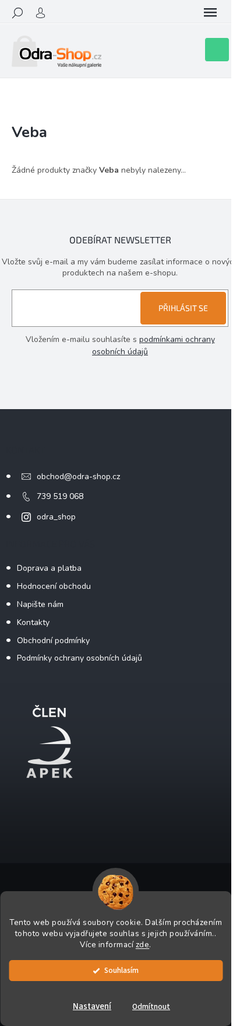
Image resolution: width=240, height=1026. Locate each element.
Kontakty (33, 622)
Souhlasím (121, 970)
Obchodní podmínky (53, 640)
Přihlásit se (183, 308)
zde (143, 944)
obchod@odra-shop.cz (78, 476)
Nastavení (92, 1006)
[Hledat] (17, 13)
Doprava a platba (49, 568)
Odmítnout (151, 1006)
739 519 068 (60, 496)
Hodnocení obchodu (54, 586)
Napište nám (40, 604)
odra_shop (56, 516)
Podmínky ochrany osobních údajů (79, 658)
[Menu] (210, 13)
